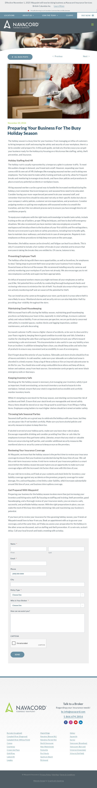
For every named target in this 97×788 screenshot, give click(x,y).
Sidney (72, 733)
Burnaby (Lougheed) (14, 733)
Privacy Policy (45, 775)
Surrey (72, 740)
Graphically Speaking (56, 781)
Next (85, 56)
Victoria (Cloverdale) (78, 750)
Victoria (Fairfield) (77, 753)
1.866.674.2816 (73, 716)
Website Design (39, 781)
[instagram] (71, 722)
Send (17, 654)
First (12, 553)
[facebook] (66, 722)
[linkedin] (81, 722)
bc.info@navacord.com (73, 711)
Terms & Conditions (67, 775)
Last (50, 553)
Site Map (55, 775)
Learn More (59, 6)
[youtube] (76, 722)
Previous (58, 56)
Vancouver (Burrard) (78, 747)
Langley (10, 760)
